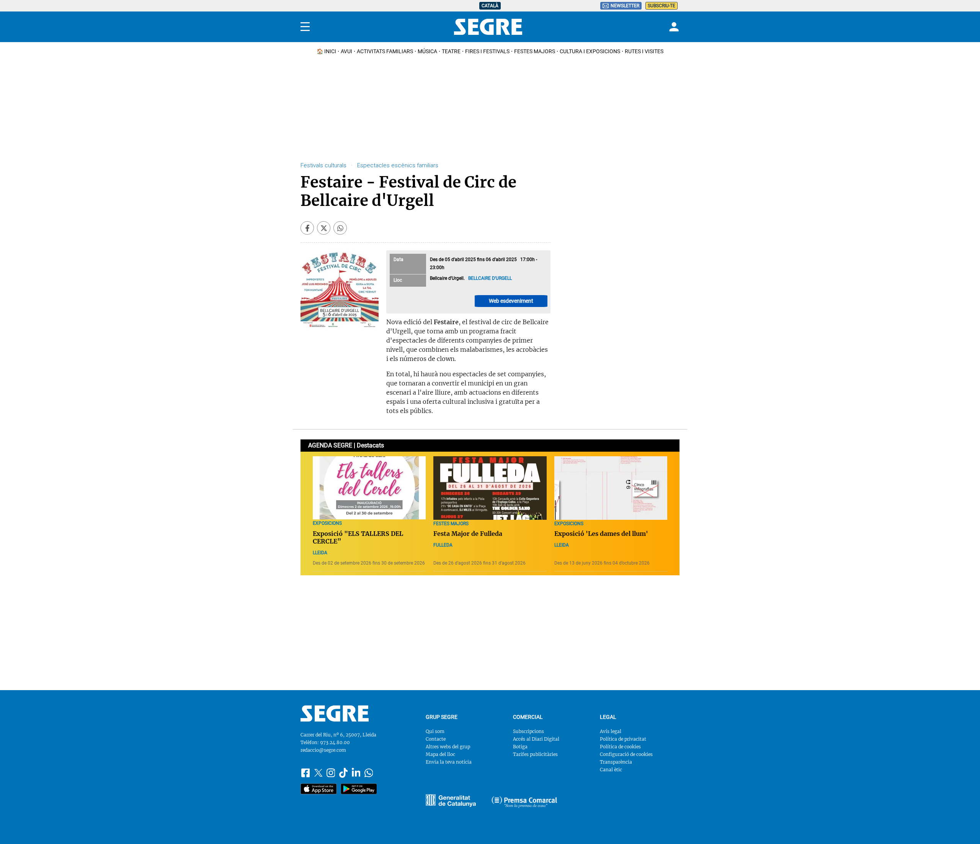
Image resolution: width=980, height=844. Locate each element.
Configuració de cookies (626, 754)
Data (398, 259)
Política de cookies (620, 746)
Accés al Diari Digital (536, 739)
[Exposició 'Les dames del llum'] (610, 488)
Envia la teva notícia (449, 762)
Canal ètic (611, 769)
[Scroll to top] (962, 826)
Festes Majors (534, 51)
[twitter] (323, 228)
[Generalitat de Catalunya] (524, 802)
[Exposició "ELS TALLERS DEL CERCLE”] (369, 488)
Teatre (451, 51)
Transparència (616, 762)
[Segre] (488, 27)
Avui (346, 51)
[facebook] (307, 228)
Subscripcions (528, 731)
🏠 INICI (326, 51)
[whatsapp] (340, 228)
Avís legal (610, 731)
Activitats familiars (385, 51)
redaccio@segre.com (323, 750)
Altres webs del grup (448, 746)
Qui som (435, 731)
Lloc (398, 280)
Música (427, 51)
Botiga (520, 746)
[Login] (672, 26)
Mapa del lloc (440, 754)
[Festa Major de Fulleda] (489, 488)
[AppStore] (319, 789)
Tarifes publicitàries (535, 754)
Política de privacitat (623, 739)
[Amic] (451, 800)
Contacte (436, 739)
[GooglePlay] (359, 789)
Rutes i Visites (644, 51)
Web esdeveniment (511, 301)
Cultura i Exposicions (590, 51)
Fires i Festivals (487, 51)
